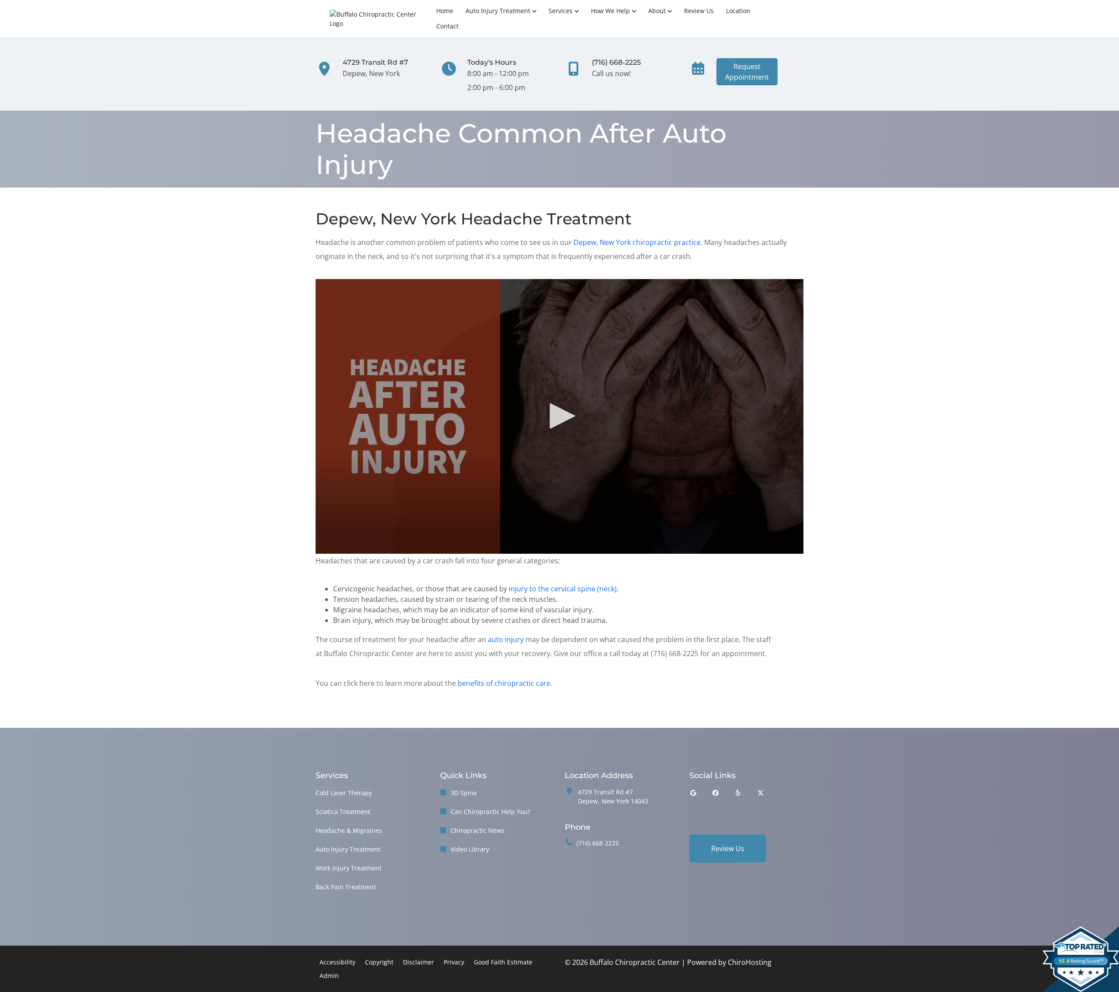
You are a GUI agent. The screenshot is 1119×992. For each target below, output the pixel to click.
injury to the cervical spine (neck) (563, 589)
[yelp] (738, 792)
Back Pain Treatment (346, 887)
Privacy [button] (454, 962)
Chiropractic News (477, 830)
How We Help (610, 11)
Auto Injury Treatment (498, 11)
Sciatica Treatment (343, 811)
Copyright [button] (379, 962)
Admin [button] (329, 975)
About (657, 11)
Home (444, 11)
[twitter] (761, 792)
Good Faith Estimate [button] (503, 962)
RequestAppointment (747, 72)
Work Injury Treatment (349, 868)
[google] (693, 792)
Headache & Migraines (349, 830)
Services (561, 11)
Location (738, 11)
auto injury (506, 639)
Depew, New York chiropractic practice (637, 242)
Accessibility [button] (337, 962)
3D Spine (464, 793)
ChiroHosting (749, 962)
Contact (447, 26)
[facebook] (716, 792)
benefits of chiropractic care (504, 683)
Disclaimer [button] (418, 962)
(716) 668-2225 (598, 843)
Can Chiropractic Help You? (490, 811)
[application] (559, 416)
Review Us (699, 11)
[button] (559, 416)
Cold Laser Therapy (344, 793)
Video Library (470, 849)
